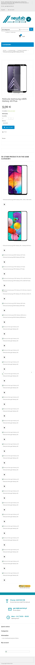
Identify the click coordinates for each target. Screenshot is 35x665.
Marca (4, 121)
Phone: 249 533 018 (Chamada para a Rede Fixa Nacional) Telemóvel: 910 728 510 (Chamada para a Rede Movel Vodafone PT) (15, 2)
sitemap (13, 32)
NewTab (10, 663)
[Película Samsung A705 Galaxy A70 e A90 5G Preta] (16, 278)
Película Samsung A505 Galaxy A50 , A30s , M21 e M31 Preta (17, 199)
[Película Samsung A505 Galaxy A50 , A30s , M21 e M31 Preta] (17, 180)
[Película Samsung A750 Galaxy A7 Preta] (13, 266)
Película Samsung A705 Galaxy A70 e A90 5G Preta (16, 280)
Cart (22, 36)
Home (4, 50)
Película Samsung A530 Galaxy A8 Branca (14, 317)
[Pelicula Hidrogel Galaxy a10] (10, 327)
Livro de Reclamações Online (10, 638)
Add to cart (8, 127)
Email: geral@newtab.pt (7, 6)
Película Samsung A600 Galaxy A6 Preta (14, 257)
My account (11, 9)
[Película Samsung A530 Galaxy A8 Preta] (13, 303)
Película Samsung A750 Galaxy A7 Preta (14, 269)
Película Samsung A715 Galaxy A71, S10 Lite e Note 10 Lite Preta (17, 294)
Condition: (5, 111)
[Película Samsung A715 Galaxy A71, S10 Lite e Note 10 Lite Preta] (17, 291)
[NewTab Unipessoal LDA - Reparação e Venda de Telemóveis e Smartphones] (17, 19)
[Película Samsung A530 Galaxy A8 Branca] (14, 315)
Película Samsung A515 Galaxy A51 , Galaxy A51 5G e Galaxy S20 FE (17, 245)
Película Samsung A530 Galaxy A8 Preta (14, 305)
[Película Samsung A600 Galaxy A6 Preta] (13, 255)
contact (7, 32)
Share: (4, 138)
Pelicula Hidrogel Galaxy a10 (10, 329)
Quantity (4, 116)
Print (4, 132)
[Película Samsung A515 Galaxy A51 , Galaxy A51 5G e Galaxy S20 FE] (17, 226)
